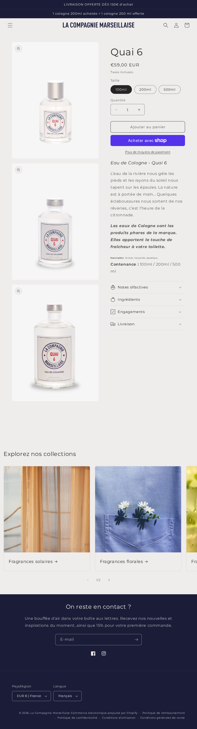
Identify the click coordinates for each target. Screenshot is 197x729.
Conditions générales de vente (162, 717)
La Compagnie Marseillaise (50, 713)
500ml (170, 89)
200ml (145, 89)
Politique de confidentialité (77, 717)
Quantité (118, 100)
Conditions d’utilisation (118, 717)
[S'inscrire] (136, 639)
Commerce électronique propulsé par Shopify (104, 713)
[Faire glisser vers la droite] (109, 580)
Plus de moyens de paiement (147, 152)
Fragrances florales (121, 561)
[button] (10, 25)
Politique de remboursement (163, 713)
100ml (121, 89)
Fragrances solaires (31, 561)
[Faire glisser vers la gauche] (88, 580)
